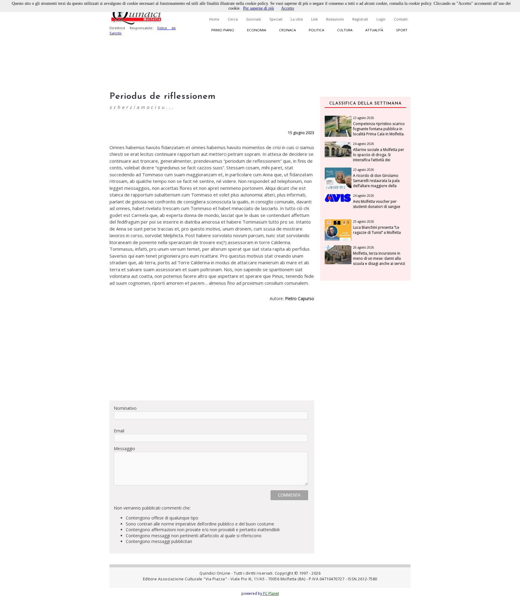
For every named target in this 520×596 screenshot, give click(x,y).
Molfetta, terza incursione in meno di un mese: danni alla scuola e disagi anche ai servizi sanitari (379, 261)
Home (214, 19)
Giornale (253, 19)
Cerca (233, 19)
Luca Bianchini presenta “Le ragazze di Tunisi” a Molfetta (377, 230)
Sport (401, 30)
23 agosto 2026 (363, 118)
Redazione (335, 19)
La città (297, 19)
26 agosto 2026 (363, 247)
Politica (316, 30)
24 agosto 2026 (363, 144)
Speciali (275, 19)
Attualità (374, 30)
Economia (256, 30)
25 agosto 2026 (363, 221)
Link (314, 19)
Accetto (287, 8)
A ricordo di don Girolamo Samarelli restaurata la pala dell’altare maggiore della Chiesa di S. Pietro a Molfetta (377, 183)
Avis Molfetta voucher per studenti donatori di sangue (376, 204)
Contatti (400, 19)
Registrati (360, 19)
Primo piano (222, 30)
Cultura (344, 30)
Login (380, 19)
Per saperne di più (258, 8)
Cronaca (287, 30)
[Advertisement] (212, 353)
